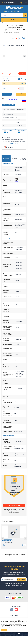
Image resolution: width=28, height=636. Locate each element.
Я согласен (4, 630)
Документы (15, 158)
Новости (19, 583)
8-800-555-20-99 (9, 11)
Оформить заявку (14, 505)
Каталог (14, 19)
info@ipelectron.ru (19, 11)
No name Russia (13, 99)
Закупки (13, 583)
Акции (6, 583)
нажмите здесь (8, 626)
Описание (6, 158)
